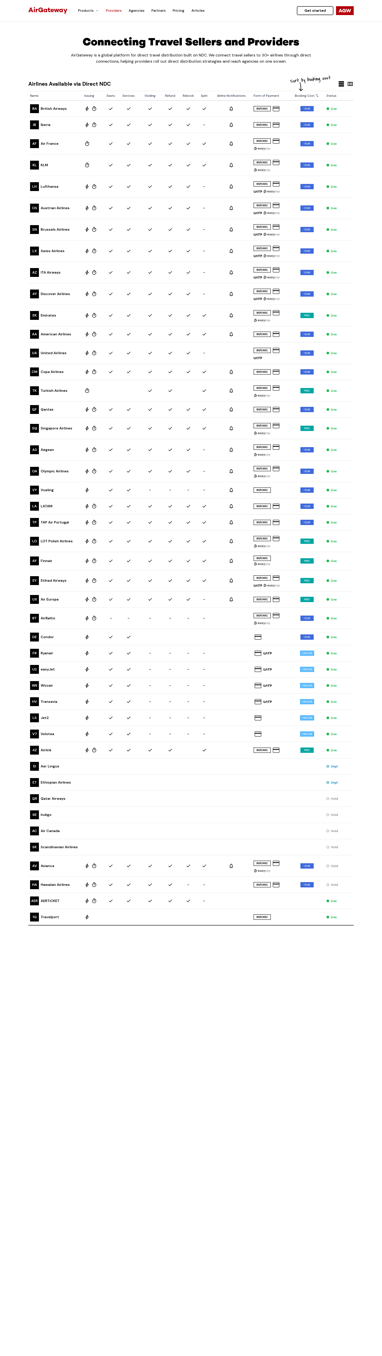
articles (197, 10)
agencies (136, 10)
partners (158, 10)
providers (114, 10)
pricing (178, 10)
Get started (315, 10)
